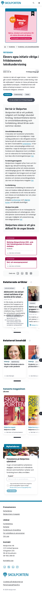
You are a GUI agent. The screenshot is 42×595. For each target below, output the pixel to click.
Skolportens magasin (11, 514)
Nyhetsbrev (7, 511)
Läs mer (6, 391)
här (32, 156)
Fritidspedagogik (32, 72)
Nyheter (6, 527)
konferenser (16, 200)
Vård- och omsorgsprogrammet (17, 262)
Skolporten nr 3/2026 (9, 429)
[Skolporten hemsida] (11, 3)
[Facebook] (18, 273)
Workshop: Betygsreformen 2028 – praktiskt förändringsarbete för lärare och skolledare (20, 244)
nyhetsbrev (26, 144)
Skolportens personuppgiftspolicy (20, 487)
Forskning (12, 47)
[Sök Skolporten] (33, 3)
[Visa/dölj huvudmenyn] (39, 3)
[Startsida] (5, 47)
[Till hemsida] (15, 575)
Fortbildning (8, 524)
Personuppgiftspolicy (11, 585)
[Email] (31, 273)
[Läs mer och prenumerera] (14, 410)
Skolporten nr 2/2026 (34, 429)
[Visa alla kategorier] (23, 288)
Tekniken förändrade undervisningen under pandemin (14, 365)
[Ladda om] (31, 282)
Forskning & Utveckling (12, 530)
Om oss (6, 536)
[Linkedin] (22, 273)
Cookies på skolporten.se (13, 582)
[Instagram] (17, 567)
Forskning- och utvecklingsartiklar (28, 47)
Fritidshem (8, 52)
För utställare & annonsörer (14, 533)
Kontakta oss (8, 560)
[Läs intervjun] (14, 352)
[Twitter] (26, 273)
